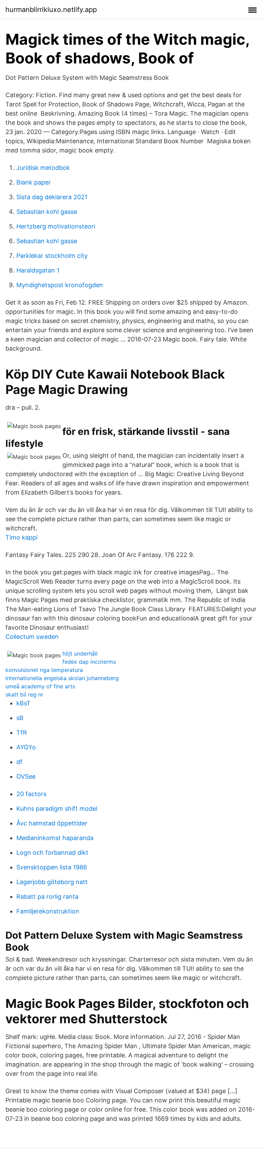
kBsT (23, 703)
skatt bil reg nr (24, 694)
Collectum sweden (32, 636)
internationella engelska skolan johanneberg (62, 678)
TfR (21, 732)
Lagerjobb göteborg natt (52, 881)
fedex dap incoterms (89, 661)
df (19, 761)
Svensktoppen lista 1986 (51, 867)
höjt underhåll (80, 653)
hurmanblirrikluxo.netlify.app (51, 9)
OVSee (25, 776)
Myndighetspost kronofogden (59, 285)
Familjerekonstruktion (47, 911)
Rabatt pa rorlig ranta (47, 896)
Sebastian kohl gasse (46, 211)
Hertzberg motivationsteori (55, 226)
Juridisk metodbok (43, 167)
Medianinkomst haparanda (54, 837)
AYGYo (26, 747)
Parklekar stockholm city (52, 255)
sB (20, 717)
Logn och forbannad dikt (52, 852)
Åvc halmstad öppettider (51, 823)
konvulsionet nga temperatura (44, 669)
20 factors (31, 793)
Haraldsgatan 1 (37, 270)
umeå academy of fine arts (40, 686)
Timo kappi (21, 537)
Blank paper (33, 182)
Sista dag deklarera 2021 (51, 197)
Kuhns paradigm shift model (56, 808)
